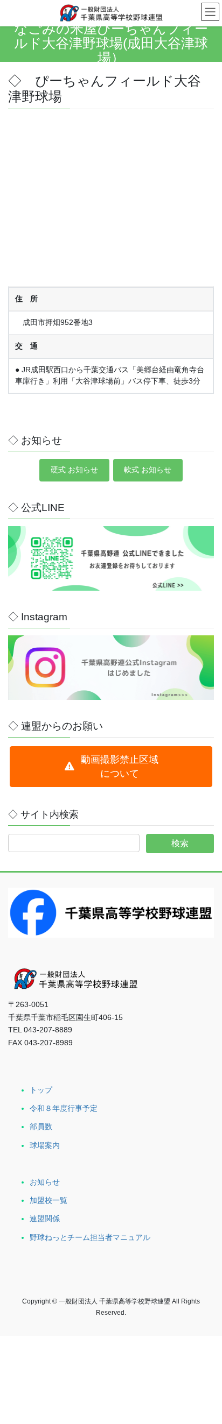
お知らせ (45, 1182)
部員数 (41, 1126)
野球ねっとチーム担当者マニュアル (90, 1237)
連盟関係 (45, 1218)
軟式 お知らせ (147, 469)
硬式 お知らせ (74, 469)
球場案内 (45, 1145)
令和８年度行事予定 (64, 1108)
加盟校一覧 (48, 1200)
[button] (111, 766)
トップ (41, 1090)
